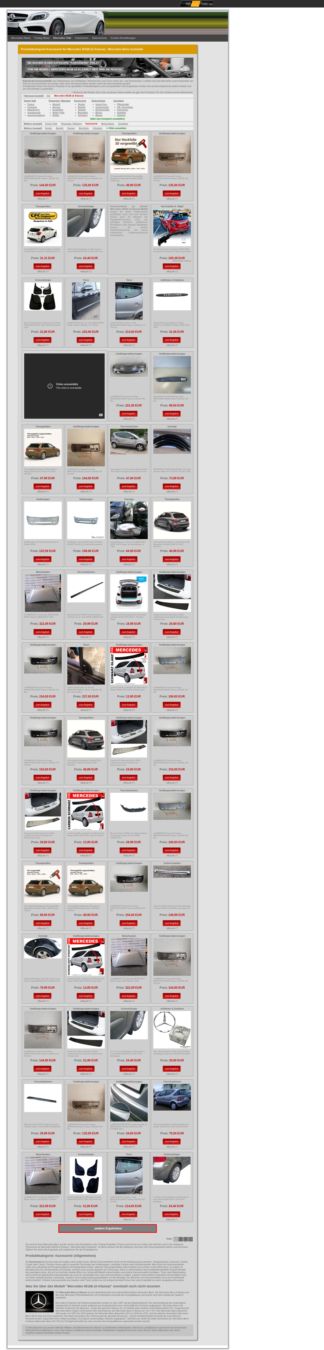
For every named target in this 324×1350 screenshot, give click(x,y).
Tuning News (42, 37)
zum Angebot (42, 193)
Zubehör (121, 115)
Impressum (81, 37)
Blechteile (83, 112)
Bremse (56, 107)
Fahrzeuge (122, 110)
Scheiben (83, 115)
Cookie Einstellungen (123, 37)
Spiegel (82, 110)
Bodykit (81, 107)
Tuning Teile (30, 101)
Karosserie (80, 101)
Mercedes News (20, 37)
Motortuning (33, 110)
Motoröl (56, 104)
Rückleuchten (102, 110)
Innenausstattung (36, 115)
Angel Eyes (101, 104)
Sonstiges (118, 101)
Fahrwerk (32, 107)
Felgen (30, 104)
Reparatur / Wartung (59, 101)
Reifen (55, 115)
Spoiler (81, 104)
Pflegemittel (123, 104)
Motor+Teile (58, 112)
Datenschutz (99, 37)
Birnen (98, 112)
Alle (48, 95)
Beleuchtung (98, 101)
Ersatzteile (57, 110)
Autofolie (121, 112)
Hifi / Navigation (125, 107)
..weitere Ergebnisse (107, 1228)
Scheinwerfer (102, 107)
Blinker (99, 115)
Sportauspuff (33, 112)
